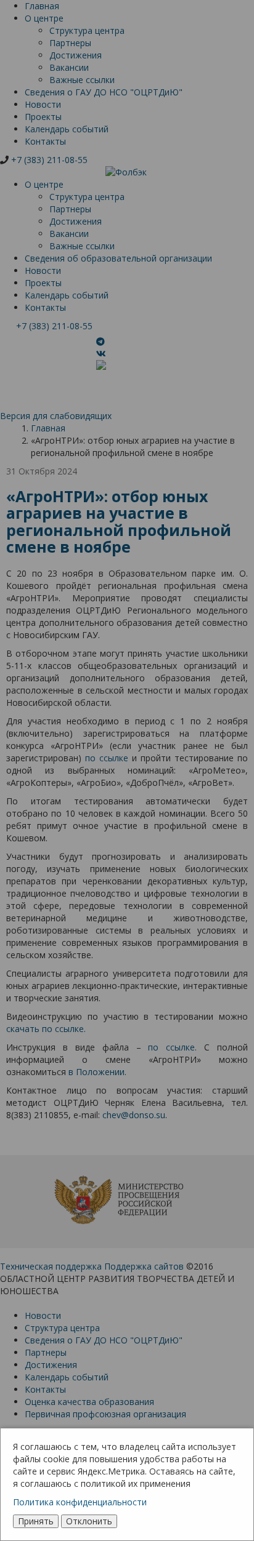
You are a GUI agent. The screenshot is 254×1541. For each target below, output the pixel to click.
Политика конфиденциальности (80, 1502)
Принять (36, 1521)
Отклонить (89, 1521)
